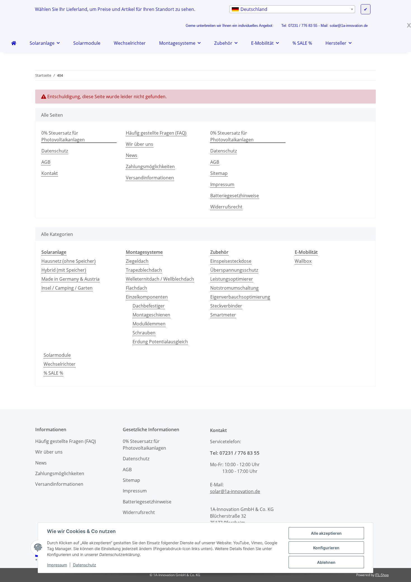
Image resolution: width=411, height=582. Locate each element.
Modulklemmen (149, 324)
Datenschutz (84, 564)
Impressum (57, 564)
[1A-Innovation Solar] (13, 43)
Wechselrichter (59, 364)
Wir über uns (139, 144)
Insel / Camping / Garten (67, 288)
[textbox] (292, 9)
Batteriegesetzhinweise (234, 196)
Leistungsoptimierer (231, 279)
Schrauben (144, 333)
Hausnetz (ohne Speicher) (68, 261)
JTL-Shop (382, 574)
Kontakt (49, 173)
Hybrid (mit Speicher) (63, 270)
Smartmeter (223, 315)
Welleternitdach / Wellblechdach (160, 279)
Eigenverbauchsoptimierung (240, 297)
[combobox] (292, 9)
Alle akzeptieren (326, 533)
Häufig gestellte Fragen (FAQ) (156, 133)
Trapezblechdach (144, 270)
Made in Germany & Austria (70, 279)
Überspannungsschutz (234, 270)
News (131, 155)
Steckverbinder (226, 306)
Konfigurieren (326, 547)
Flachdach (136, 288)
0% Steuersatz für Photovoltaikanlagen (63, 136)
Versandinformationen (150, 178)
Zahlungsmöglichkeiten (150, 166)
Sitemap (219, 173)
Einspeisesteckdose (230, 261)
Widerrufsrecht (226, 207)
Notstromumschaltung (234, 288)
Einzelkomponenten (147, 297)
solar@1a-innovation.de (349, 26)
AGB (45, 162)
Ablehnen (326, 562)
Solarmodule (57, 355)
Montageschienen (151, 315)
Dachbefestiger (149, 306)
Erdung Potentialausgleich (160, 342)
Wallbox (303, 261)
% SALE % (53, 373)
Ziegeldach (137, 261)
